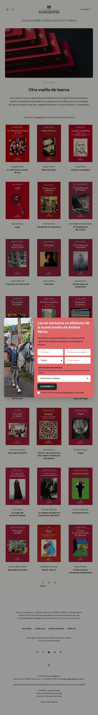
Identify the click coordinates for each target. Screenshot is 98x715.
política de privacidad (65, 392)
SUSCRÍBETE (47, 387)
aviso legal (80, 392)
